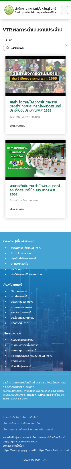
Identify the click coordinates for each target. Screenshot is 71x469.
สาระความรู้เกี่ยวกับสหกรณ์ (26, 248)
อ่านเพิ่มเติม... (17, 126)
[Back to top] (45, 460)
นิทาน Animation (21, 253)
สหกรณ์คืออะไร (19, 264)
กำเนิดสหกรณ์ (19, 269)
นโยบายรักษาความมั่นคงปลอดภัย (21, 423)
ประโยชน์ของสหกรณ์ (22, 318)
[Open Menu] (64, 10)
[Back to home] (31, 10)
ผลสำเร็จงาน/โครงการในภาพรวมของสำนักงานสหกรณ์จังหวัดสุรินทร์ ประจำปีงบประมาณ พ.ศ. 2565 (35, 106)
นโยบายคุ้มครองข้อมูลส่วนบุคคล (20, 429)
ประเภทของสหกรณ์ (22, 302)
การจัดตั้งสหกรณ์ (21, 312)
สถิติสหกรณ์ (18, 361)
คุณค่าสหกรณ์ (19, 296)
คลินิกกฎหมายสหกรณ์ (23, 350)
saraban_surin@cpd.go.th (41, 395)
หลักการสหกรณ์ (20, 323)
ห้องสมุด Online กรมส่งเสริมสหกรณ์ (31, 356)
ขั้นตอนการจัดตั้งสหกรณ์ (25, 345)
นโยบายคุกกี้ (46, 429)
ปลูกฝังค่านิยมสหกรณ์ (23, 258)
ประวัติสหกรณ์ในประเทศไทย (26, 274)
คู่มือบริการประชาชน (22, 340)
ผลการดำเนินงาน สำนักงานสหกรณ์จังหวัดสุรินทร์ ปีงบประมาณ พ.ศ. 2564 (35, 190)
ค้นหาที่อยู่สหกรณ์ (21, 366)
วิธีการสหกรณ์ (19, 291)
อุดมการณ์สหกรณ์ (21, 307)
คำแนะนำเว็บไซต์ (12, 417)
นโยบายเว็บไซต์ (29, 417)
